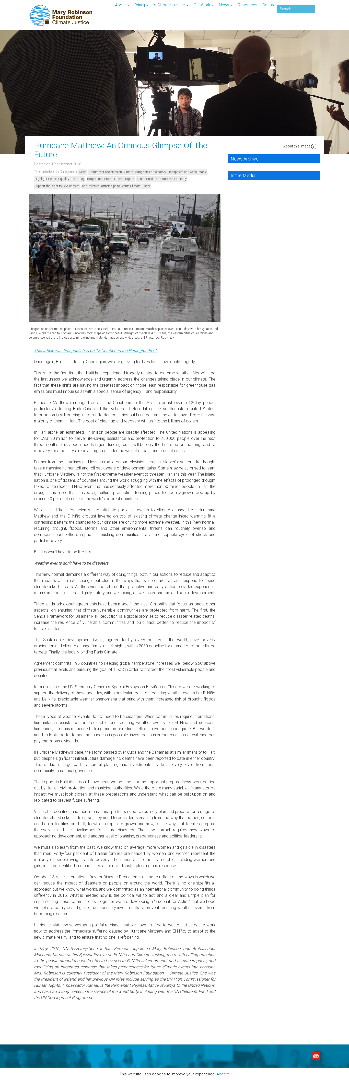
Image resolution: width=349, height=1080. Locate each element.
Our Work (202, 5)
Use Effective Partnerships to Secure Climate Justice (116, 186)
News (224, 5)
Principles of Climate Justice (160, 5)
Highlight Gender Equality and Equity (59, 179)
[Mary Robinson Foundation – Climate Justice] (61, 4)
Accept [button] (223, 1074)
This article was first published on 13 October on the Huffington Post (95, 350)
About (121, 5)
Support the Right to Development (56, 186)
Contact (269, 5)
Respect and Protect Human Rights (110, 179)
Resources (247, 5)
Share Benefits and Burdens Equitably (162, 179)
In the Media (243, 175)
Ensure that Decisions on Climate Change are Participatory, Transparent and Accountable (148, 172)
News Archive (245, 159)
